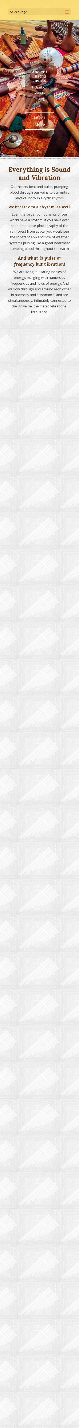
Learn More (57, 124)
